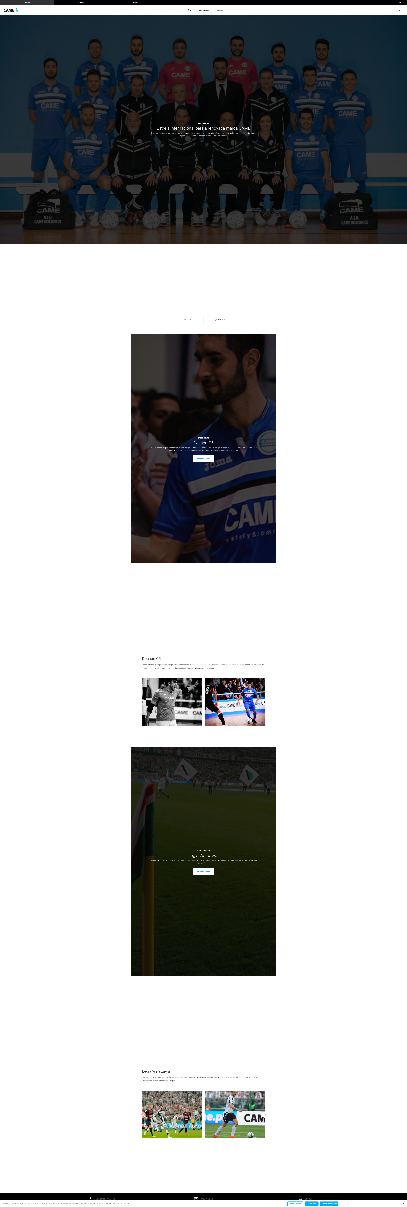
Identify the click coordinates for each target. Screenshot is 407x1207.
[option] (203, 129)
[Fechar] (403, 1203)
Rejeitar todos (312, 1203)
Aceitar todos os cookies (329, 1203)
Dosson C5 (188, 320)
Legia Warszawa (219, 320)
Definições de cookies (295, 1203)
